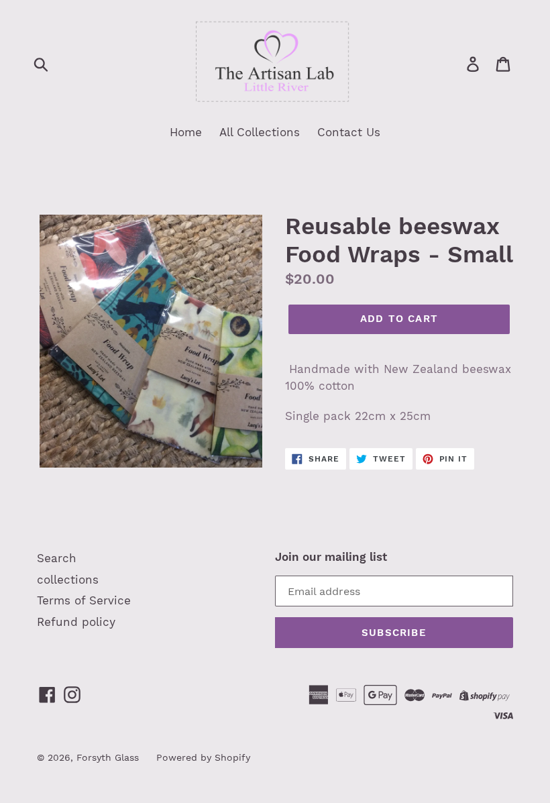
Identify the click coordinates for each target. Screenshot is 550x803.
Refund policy (76, 622)
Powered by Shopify (203, 757)
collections (68, 579)
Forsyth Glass (107, 757)
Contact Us (348, 132)
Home (186, 132)
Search (56, 558)
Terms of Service (84, 600)
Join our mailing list (331, 557)
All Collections (259, 132)
